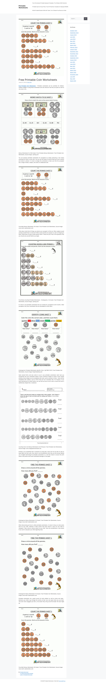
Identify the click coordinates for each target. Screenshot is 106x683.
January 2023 (73, 49)
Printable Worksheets (23, 7)
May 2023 (72, 41)
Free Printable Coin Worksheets (27, 86)
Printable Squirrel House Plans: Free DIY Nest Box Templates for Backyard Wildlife (50, 6)
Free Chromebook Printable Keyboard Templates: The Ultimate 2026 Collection (49, 3)
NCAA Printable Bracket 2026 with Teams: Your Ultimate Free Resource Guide (49, 10)
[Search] (85, 18)
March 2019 (73, 81)
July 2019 (72, 76)
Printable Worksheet (24, 672)
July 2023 (72, 37)
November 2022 (74, 53)
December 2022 (74, 51)
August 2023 (73, 35)
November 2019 (74, 74)
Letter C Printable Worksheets (26, 674)
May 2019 (72, 78)
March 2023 (73, 45)
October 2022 (73, 55)
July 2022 (72, 62)
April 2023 (72, 43)
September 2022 (74, 58)
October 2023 (73, 30)
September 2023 (74, 32)
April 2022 (72, 68)
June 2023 (72, 39)
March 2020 (73, 72)
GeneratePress (62, 681)
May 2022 (72, 66)
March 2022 (73, 70)
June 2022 (72, 64)
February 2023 (73, 47)
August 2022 (73, 60)
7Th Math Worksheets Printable (26, 673)
